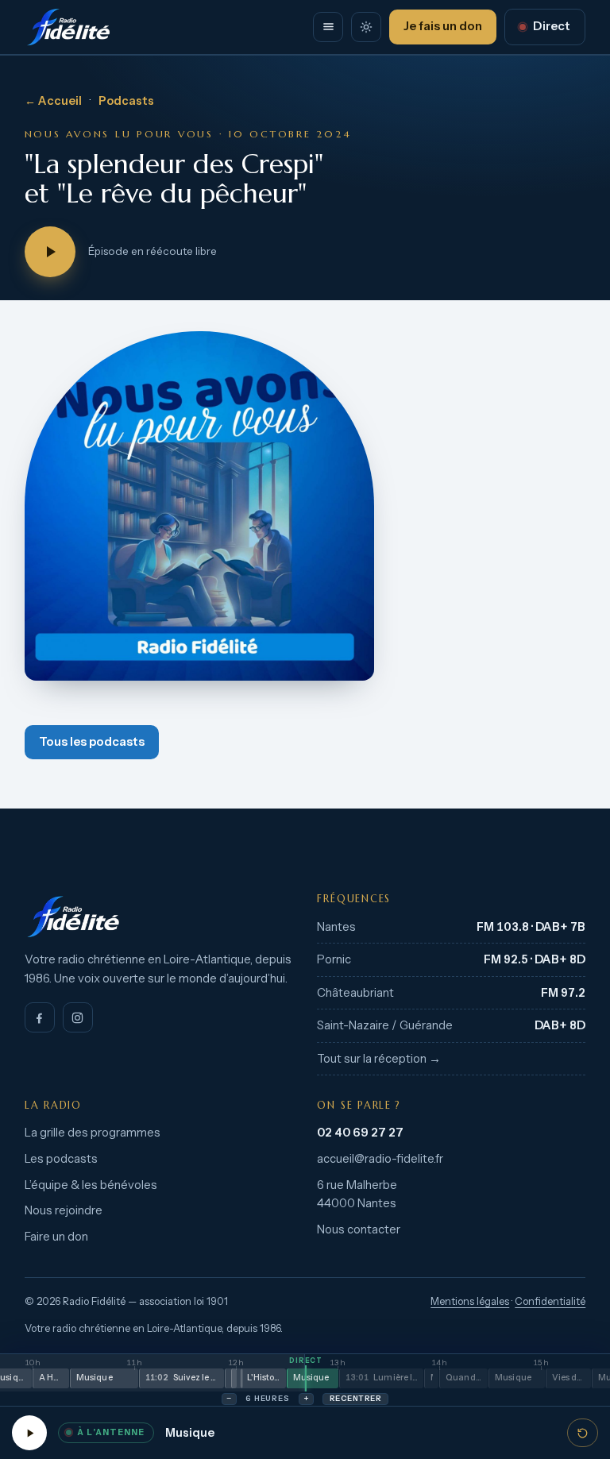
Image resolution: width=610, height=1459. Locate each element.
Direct (551, 26)
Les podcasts (61, 1159)
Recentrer (355, 1398)
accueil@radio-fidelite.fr (380, 1159)
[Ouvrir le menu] (328, 27)
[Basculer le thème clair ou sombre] (366, 27)
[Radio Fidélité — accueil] (68, 27)
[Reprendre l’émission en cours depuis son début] (582, 1432)
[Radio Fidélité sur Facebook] (40, 1017)
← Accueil (53, 101)
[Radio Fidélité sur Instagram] (78, 1017)
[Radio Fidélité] (159, 917)
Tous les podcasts (92, 742)
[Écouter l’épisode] (50, 251)
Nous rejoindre (63, 1210)
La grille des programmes (92, 1132)
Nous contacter (358, 1229)
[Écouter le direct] (29, 1432)
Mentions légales (469, 1301)
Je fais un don (442, 26)
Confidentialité (550, 1301)
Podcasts (126, 101)
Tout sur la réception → (379, 1059)
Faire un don (56, 1236)
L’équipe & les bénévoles (91, 1185)
